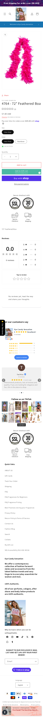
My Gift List (9, 545)
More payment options (21, 184)
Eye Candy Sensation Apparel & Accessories (21, 702)
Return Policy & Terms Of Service (17, 518)
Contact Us (9, 524)
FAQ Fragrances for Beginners (16, 497)
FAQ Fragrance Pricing (13, 502)
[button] (4, 14)
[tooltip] (39, 173)
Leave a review (21, 357)
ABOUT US (9, 470)
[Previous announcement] (4, 24)
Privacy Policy (10, 513)
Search (7, 534)
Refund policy (24, 705)
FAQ (6, 492)
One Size (7, 132)
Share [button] (6, 95)
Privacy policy (35, 705)
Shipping (4, 117)
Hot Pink (7, 141)
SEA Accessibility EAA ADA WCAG (17, 550)
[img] (7, 109)
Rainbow (20, 141)
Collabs (8, 540)
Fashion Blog (10, 529)
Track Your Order (11, 481)
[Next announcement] (38, 24)
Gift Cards (8, 476)
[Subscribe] (35, 661)
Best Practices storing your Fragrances (19, 508)
